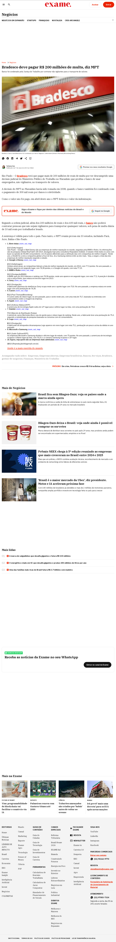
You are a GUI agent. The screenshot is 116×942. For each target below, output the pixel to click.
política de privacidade (61, 938)
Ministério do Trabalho (46, 358)
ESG (3, 868)
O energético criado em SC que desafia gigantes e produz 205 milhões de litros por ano (47, 563)
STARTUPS (31, 20)
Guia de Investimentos (39, 851)
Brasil (4, 854)
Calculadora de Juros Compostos (39, 885)
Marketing (22, 836)
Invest (4, 887)
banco (89, 222)
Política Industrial (55, 893)
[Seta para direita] (110, 20)
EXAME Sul (55, 850)
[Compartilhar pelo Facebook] (7, 158)
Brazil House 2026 (56, 843)
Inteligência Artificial (7, 881)
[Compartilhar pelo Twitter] (21, 158)
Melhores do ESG (56, 917)
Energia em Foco (58, 866)
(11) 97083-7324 (101, 897)
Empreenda (79, 877)
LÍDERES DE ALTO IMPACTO (7, 847)
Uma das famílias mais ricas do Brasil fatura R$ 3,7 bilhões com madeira (40, 570)
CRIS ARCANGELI (72, 20)
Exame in (78, 845)
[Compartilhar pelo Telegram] (16, 158)
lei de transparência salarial (84, 938)
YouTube (94, 831)
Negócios (10, 14)
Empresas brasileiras (70, 355)
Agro (76, 872)
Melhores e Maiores (55, 910)
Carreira (5, 859)
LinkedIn (94, 836)
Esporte (21, 841)
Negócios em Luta (56, 886)
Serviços (96, 355)
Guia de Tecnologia (37, 843)
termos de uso (27, 938)
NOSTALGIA (57, 20)
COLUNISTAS (7, 896)
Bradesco (107, 355)
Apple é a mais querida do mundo (25, 348)
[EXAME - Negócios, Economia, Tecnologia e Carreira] (58, 4)
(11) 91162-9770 (101, 859)
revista (77, 835)
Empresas (33, 355)
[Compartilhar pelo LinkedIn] (12, 158)
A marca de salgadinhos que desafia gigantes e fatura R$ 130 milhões (40, 556)
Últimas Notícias (5, 838)
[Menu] (3, 5)
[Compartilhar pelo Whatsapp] (3, 158)
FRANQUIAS (44, 20)
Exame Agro (21, 846)
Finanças (28, 358)
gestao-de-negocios (12, 358)
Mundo (21, 827)
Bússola (54, 854)
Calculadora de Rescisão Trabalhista (39, 875)
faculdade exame (78, 828)
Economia (6, 863)
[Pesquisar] (9, 5)
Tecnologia (23, 852)
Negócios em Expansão (56, 924)
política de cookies (42, 938)
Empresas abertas (48, 355)
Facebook (94, 845)
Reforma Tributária (55, 836)
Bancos (87, 355)
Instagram (94, 841)
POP (20, 869)
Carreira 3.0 (79, 850)
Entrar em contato (98, 855)
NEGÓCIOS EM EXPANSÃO (13, 20)
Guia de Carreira (36, 858)
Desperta (77, 854)
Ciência (21, 864)
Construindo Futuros (56, 860)
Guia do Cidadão (36, 836)
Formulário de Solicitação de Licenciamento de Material (101, 884)
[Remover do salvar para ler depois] (30, 158)
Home (4, 62)
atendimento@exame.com (101, 869)
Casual (21, 831)
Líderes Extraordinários (58, 879)
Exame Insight (5, 873)
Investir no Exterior (55, 871)
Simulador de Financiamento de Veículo (39, 895)
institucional (14, 938)
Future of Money (22, 858)
